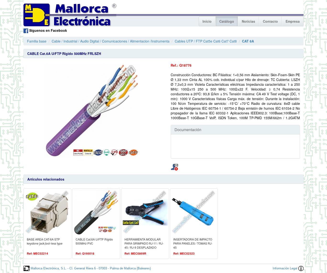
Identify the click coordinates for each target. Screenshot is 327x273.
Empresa (293, 21)
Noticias (248, 21)
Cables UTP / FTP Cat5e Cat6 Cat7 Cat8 (206, 41)
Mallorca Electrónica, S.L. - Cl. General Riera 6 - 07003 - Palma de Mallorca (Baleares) (91, 268)
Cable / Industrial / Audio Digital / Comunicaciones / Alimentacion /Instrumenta (110, 41)
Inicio (207, 21)
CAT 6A (248, 41)
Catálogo (226, 21)
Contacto (270, 21)
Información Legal (285, 268)
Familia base (36, 41)
